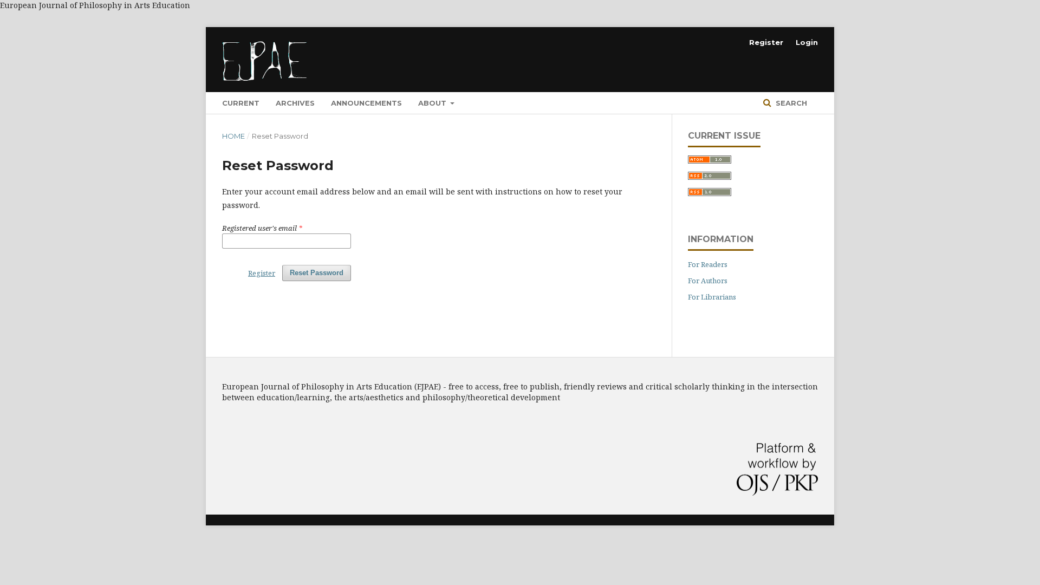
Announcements (366, 103)
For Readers (707, 264)
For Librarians (712, 297)
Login (807, 42)
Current (240, 103)
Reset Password (316, 273)
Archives (295, 103)
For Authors (707, 280)
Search (790, 103)
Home (233, 136)
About (433, 103)
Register (766, 42)
